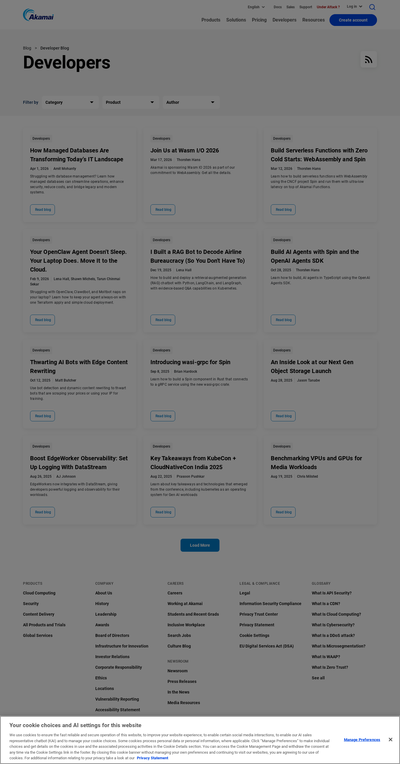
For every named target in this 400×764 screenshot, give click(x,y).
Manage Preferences (362, 739)
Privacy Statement (152, 758)
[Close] (390, 739)
